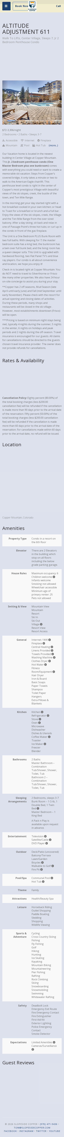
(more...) (53, 145)
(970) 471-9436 (48, 1124)
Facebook (10, 1131)
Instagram (26, 1131)
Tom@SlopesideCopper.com (32, 1127)
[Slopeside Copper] (32, 6)
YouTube (54, 1131)
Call (58, 6)
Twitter (41, 1131)
